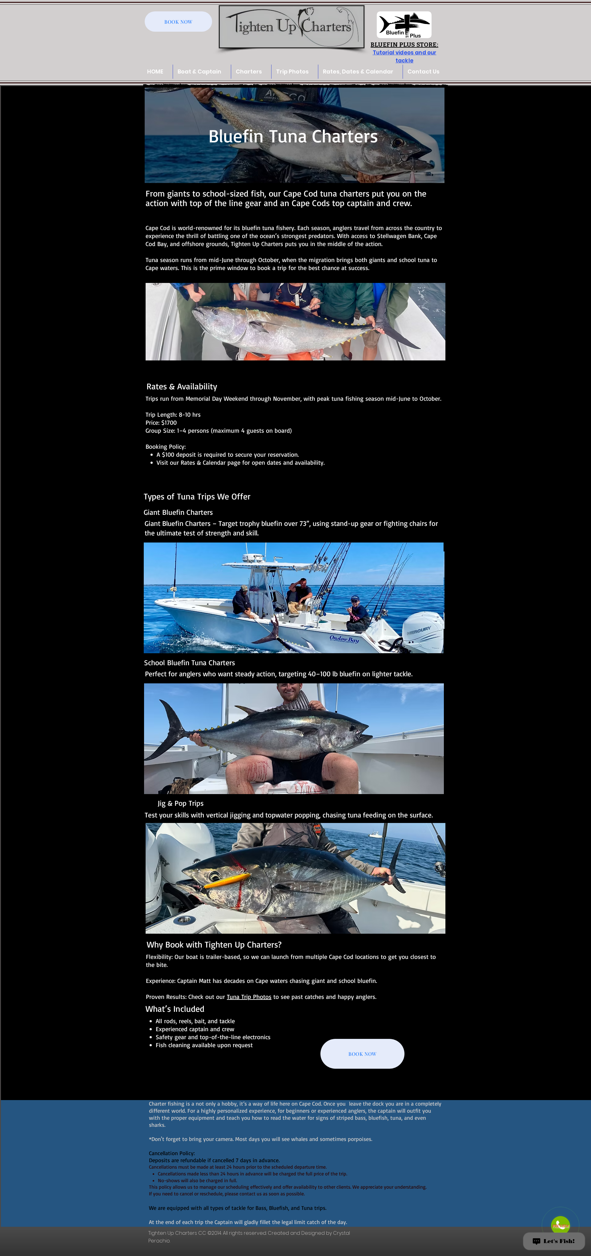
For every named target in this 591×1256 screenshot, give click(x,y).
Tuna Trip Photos (249, 996)
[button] (294, 72)
